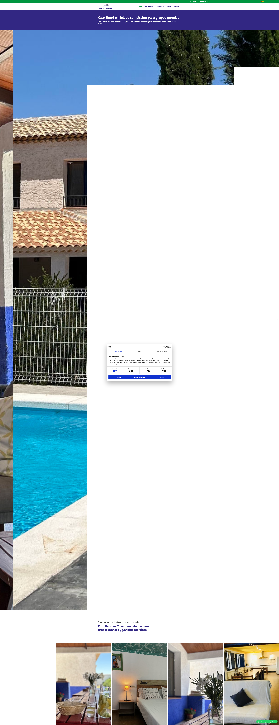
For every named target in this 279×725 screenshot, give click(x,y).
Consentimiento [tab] (118, 351)
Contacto (176, 6)
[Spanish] (263, 1)
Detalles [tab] (139, 351)
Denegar (118, 377)
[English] (261, 1)
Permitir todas (160, 377)
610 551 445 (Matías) (203, 1)
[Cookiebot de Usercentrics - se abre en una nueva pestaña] (164, 347)
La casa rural (149, 6)
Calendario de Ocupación (163, 6)
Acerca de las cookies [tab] (161, 351)
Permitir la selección (139, 377)
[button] (2, 320)
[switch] (131, 371)
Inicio (140, 6)
